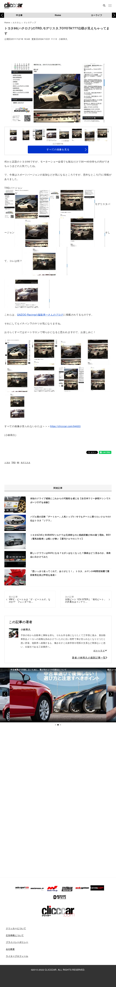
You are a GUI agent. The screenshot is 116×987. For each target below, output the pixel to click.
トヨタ (7, 462)
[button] (114, 15)
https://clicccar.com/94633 (65, 426)
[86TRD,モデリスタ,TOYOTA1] (27, 204)
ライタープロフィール (17, 956)
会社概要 (10, 949)
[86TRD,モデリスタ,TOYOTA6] (27, 293)
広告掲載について (15, 935)
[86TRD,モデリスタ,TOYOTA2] (72, 204)
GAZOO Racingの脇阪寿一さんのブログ (40, 314)
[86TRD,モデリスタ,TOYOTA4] (82, 232)
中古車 (19, 15)
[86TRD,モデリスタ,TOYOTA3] (37, 232)
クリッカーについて (16, 928)
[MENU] (110, 6)
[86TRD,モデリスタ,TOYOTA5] (44, 261)
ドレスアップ (30, 22)
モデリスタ (25, 462)
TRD (13, 462)
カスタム (17, 22)
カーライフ (96, 15)
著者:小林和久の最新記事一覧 (89, 657)
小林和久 (63, 39)
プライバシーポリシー (17, 942)
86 (18, 462)
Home (58, 15)
